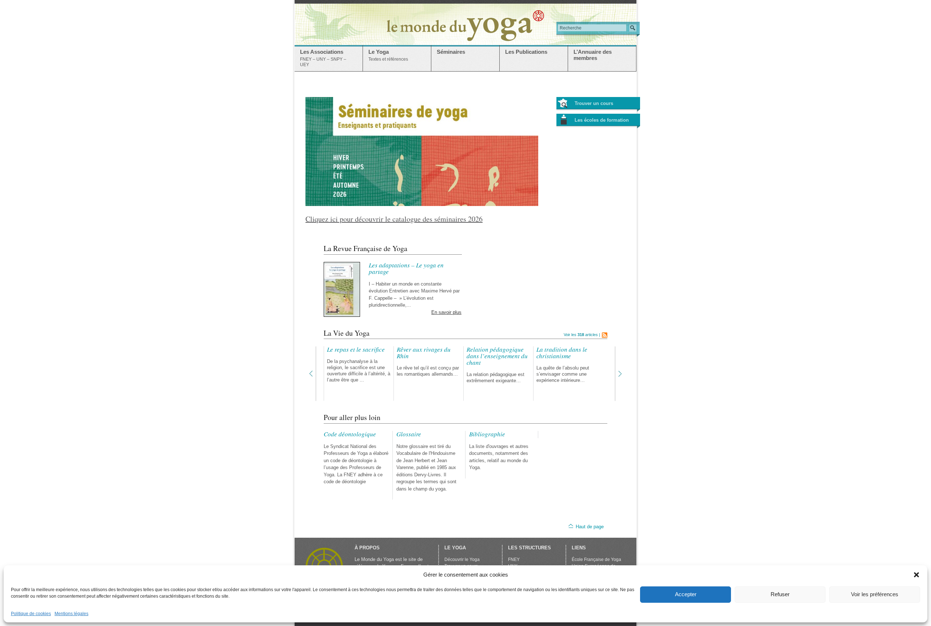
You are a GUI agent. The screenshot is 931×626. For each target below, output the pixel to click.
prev (312, 373)
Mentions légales (71, 613)
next (618, 373)
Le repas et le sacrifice (356, 349)
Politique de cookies (31, 613)
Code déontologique (350, 434)
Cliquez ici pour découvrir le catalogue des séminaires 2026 (394, 219)
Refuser (780, 594)
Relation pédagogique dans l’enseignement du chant (497, 356)
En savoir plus (446, 312)
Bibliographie (487, 434)
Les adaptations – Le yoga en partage (406, 268)
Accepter (685, 594)
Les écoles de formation (602, 120)
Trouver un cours (594, 103)
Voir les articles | (582, 334)
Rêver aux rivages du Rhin (424, 352)
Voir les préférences (874, 594)
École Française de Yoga (596, 559)
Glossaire (408, 434)
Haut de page (590, 526)
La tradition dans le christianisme (561, 352)
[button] (916, 574)
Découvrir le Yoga (462, 559)
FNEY (514, 559)
